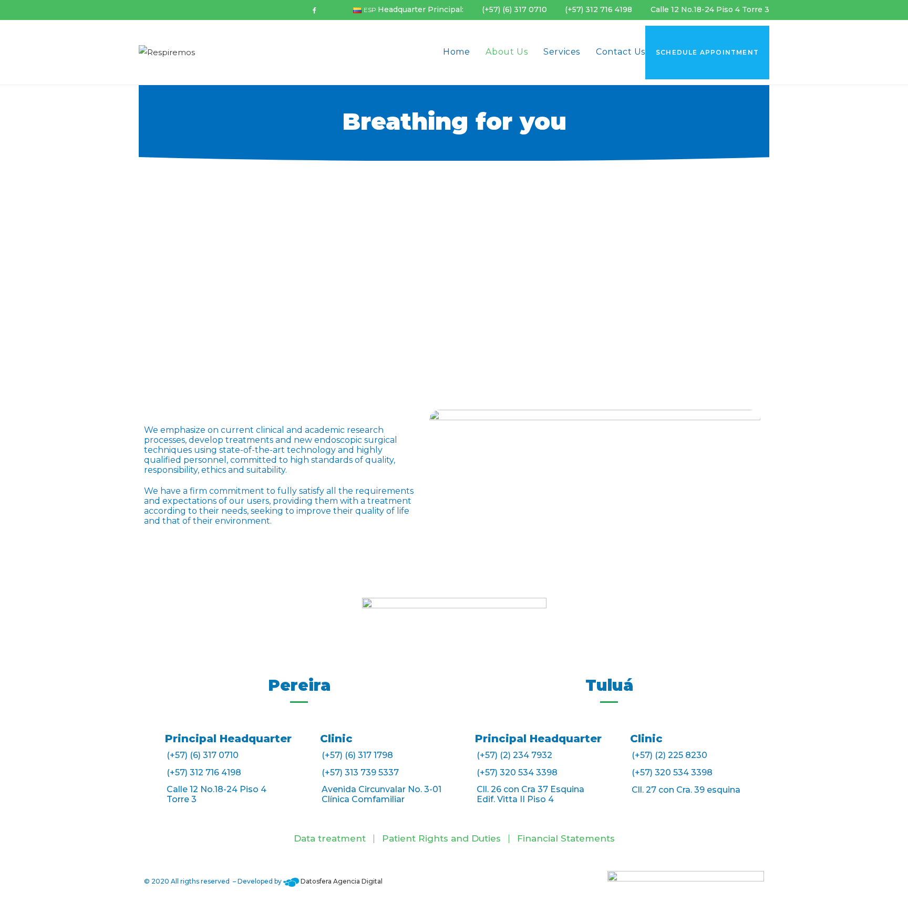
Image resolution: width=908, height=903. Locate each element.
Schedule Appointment (707, 52)
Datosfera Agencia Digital (341, 881)
